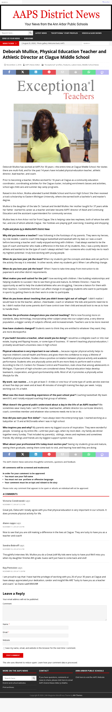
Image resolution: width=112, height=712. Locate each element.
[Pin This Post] (49, 72)
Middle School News (90, 65)
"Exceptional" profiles (53, 65)
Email (5, 632)
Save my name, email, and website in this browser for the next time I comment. (40, 648)
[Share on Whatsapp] (89, 72)
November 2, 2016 (14, 65)
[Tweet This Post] (22, 72)
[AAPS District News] (56, 28)
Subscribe (28, 38)
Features (67, 65)
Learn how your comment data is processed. (57, 662)
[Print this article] (75, 72)
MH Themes (77, 695)
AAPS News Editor (32, 65)
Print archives (8, 687)
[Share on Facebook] (9, 72)
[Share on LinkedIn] (35, 72)
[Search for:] (11, 2)
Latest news (41, 33)
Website (6, 640)
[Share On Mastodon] (102, 72)
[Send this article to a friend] (62, 72)
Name (6, 624)
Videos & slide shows (91, 33)
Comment (7, 603)
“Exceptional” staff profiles (64, 33)
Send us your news (11, 38)
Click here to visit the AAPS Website (90, 677)
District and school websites (14, 683)
